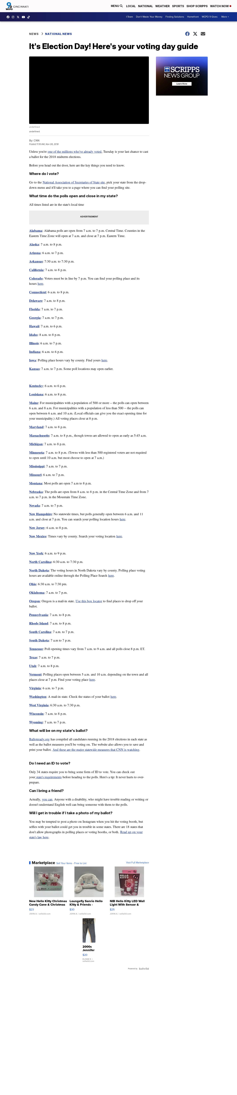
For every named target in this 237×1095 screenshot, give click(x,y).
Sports (178, 6)
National (145, 6)
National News (58, 34)
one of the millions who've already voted (74, 151)
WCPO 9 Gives (210, 17)
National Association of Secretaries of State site (74, 182)
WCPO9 (9, 17)
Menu (115, 6)
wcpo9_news (14, 17)
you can (47, 799)
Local (131, 6)
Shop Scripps (197, 6)
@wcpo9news (29, 17)
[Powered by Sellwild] (144, 968)
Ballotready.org (39, 739)
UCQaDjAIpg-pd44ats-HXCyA (24, 17)
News (34, 34)
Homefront (193, 17)
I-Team (129, 17)
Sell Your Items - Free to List (71, 863)
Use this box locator (89, 601)
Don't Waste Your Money (149, 17)
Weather (162, 6)
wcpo (19, 17)
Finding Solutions (175, 17)
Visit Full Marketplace (137, 862)
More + (225, 17)
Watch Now (220, 6)
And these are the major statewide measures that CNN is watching (96, 749)
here (40, 283)
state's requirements (48, 777)
